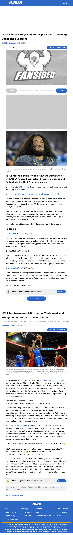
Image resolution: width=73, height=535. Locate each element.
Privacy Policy (41, 512)
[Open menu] (5, 3)
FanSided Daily (10, 512)
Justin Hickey (9, 325)
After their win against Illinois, (17, 426)
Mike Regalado (10, 43)
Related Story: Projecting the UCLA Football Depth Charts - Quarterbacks (33, 194)
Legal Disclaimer (27, 516)
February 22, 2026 (36, 454)
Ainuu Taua (12, 234)
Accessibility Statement (45, 516)
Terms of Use (62, 512)
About (7, 509)
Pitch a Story (25, 512)
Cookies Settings (11, 519)
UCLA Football (24, 187)
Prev (11, 91)
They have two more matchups (52, 380)
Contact (39, 509)
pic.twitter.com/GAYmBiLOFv (40, 452)
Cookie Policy (10, 516)
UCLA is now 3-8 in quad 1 (15, 459)
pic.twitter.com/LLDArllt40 (24, 401)
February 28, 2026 (45, 403)
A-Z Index (60, 516)
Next (61, 91)
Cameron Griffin (14, 268)
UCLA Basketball (17, 495)
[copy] (17, 47)
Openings (24, 509)
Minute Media (14, 524)
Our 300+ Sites (62, 509)
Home (8, 495)
